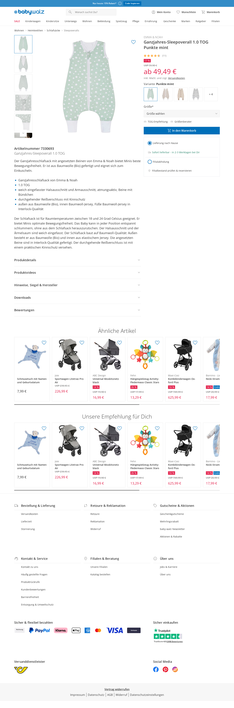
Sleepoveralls (71, 30)
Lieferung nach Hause (165, 143)
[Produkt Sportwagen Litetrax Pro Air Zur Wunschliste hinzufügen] (82, 342)
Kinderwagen (33, 21)
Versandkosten (29, 514)
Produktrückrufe (30, 582)
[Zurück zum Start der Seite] (230, 683)
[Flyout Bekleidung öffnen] (111, 21)
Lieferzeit (26, 521)
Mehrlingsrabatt (169, 521)
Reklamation (97, 521)
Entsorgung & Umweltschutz (37, 604)
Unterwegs (71, 21)
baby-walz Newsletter (172, 529)
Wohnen (87, 21)
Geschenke (169, 21)
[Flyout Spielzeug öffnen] (128, 21)
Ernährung (151, 21)
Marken (185, 21)
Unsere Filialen (99, 566)
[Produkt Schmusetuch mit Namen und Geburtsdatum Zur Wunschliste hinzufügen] (44, 342)
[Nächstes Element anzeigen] (23, 133)
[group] (89, 86)
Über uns (165, 574)
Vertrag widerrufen (117, 689)
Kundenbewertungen (33, 589)
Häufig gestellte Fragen (34, 574)
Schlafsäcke (53, 30)
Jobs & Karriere (168, 566)
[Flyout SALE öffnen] (21, 21)
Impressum (77, 695)
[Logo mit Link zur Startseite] (29, 12)
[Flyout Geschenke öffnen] (177, 21)
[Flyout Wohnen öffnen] (93, 21)
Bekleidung (103, 21)
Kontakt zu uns (29, 566)
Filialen (216, 21)
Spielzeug (121, 21)
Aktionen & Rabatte (171, 536)
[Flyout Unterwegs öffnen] (78, 21)
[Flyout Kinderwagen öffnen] (42, 21)
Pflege (135, 21)
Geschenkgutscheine (172, 514)
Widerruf (95, 529)
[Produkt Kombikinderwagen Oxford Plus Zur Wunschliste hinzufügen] (195, 342)
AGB (110, 695)
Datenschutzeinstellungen (147, 695)
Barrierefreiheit (30, 597)
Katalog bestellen (100, 574)
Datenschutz (96, 695)
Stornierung (28, 529)
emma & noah (153, 37)
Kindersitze (52, 21)
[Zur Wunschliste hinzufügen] (133, 42)
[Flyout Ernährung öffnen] (158, 21)
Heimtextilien (35, 30)
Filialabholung (161, 161)
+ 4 (211, 94)
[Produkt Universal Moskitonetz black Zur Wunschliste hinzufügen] (119, 342)
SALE (17, 21)
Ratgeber (201, 21)
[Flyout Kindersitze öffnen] (60, 21)
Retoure (95, 514)
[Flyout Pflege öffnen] (140, 21)
